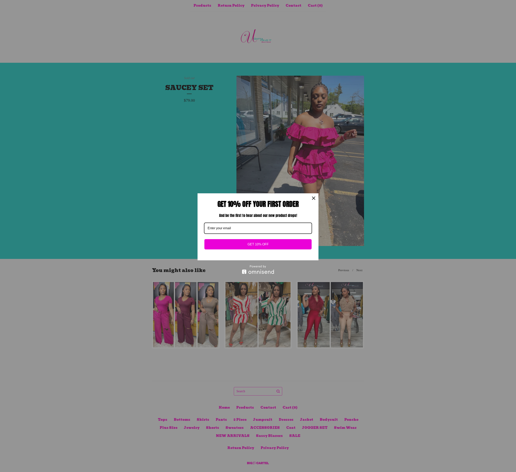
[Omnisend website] (258, 269)
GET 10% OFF (258, 244)
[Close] (313, 198)
